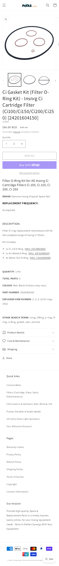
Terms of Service (15, 476)
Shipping (16, 132)
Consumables (14, 385)
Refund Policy (14, 461)
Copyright (12, 484)
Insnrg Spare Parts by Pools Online (25, 560)
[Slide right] (55, 80)
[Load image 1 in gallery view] (14, 79)
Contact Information (17, 491)
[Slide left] (3, 80)
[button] (4, 5)
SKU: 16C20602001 (35, 248)
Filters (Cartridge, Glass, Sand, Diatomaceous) (23, 394)
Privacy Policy (14, 454)
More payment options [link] (30, 173)
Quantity (6, 137)
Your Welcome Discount (19, 426)
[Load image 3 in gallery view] (44, 79)
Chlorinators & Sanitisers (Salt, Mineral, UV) (29, 403)
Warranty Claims (15, 447)
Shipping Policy (15, 469)
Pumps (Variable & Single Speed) (24, 411)
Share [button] (9, 358)
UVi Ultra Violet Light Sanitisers (23, 418)
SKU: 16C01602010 (39, 253)
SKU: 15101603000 (40, 257)
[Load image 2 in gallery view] (29, 79)
